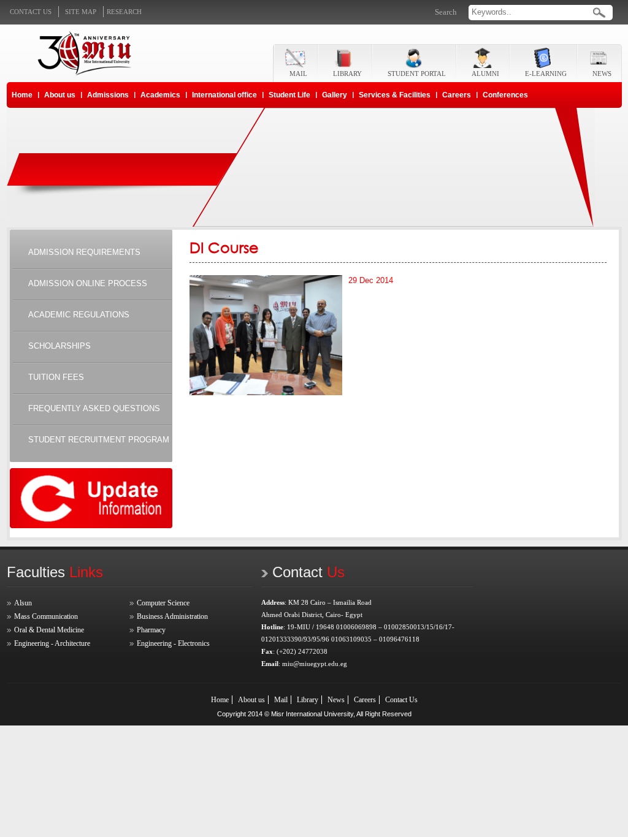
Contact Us (401, 699)
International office (224, 95)
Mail (281, 699)
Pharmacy (151, 630)
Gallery (334, 95)
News (336, 699)
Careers (456, 95)
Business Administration (172, 616)
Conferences (505, 95)
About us (59, 95)
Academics (160, 95)
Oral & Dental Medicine (49, 630)
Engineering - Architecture (52, 643)
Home (22, 95)
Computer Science (163, 603)
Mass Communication (46, 616)
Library (307, 699)
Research (124, 11)
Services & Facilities (395, 95)
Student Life (289, 95)
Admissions (108, 95)
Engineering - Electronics (173, 643)
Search (446, 12)
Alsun (23, 603)
